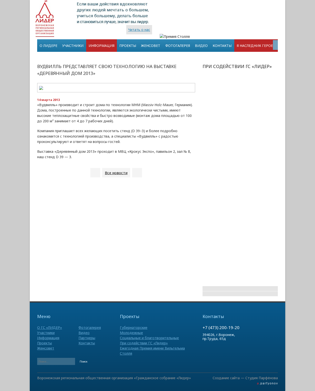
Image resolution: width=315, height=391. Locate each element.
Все (116, 172)
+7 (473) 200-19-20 (221, 327)
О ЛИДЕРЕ (48, 45)
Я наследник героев (256, 45)
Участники (72, 45)
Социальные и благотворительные (149, 337)
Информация (101, 45)
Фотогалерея (177, 45)
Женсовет (150, 45)
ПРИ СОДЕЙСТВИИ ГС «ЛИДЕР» (237, 66)
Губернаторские (133, 327)
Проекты (127, 45)
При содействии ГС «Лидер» (144, 343)
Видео (201, 45)
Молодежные (131, 332)
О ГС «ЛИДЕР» (49, 327)
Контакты (222, 45)
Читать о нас (139, 29)
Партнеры (87, 337)
